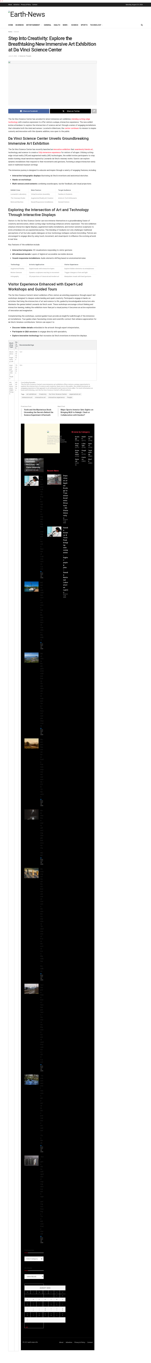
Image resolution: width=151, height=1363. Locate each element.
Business (20, 25)
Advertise (16, 4)
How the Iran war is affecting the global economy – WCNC (42, 832)
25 (33, 1314)
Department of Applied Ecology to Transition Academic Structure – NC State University (65, 496)
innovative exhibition (61, 149)
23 (62, 1309)
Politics (84, 458)
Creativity (42, 394)
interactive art (40, 397)
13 (45, 1304)
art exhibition (31, 394)
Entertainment (33, 25)
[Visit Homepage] (26, 14)
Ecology (77, 438)
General (47, 25)
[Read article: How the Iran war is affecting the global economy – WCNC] (31, 814)
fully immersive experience (50, 152)
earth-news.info (33, 1342)
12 (39, 1304)
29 (56, 1314)
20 (45, 1309)
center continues (72, 128)
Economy (77, 444)
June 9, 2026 (12, 56)
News (65, 25)
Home (10, 25)
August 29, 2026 (32, 470)
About (10, 4)
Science (74, 25)
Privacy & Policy (26, 4)
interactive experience (56, 397)
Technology (95, 25)
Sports (84, 25)
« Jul (26, 1327)
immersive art (27, 397)
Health (57, 25)
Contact (34, 4)
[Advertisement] (100, 14)
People (28, 56)
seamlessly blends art (84, 149)
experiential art (75, 394)
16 (62, 1304)
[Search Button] (142, 25)
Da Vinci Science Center (58, 394)
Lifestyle (83, 444)
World (90, 460)
